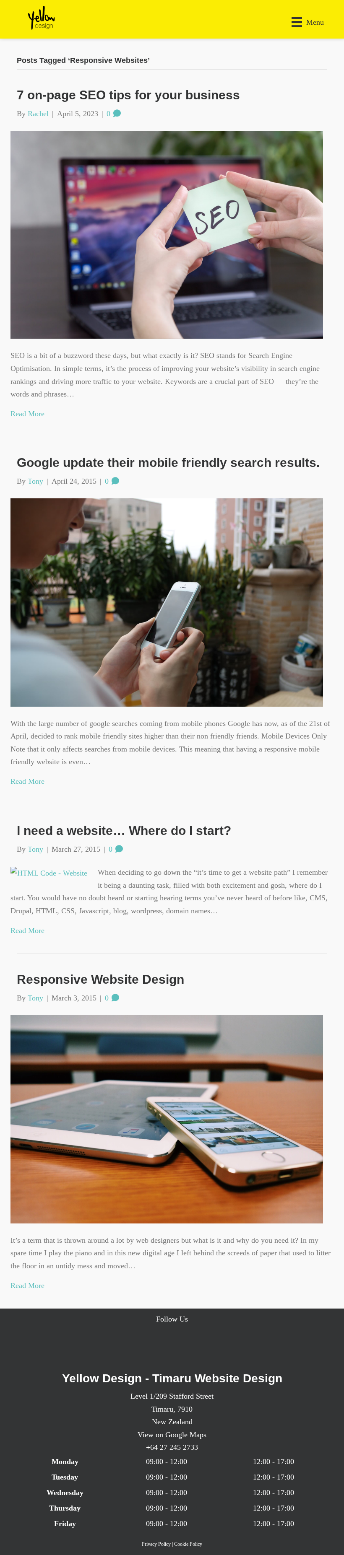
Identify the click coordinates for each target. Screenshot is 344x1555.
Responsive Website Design (100, 979)
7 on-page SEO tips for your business (128, 95)
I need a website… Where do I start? (124, 830)
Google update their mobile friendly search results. (168, 462)
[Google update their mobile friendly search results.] (166, 601)
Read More (27, 413)
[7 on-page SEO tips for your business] (166, 234)
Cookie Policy (188, 1544)
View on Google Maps (172, 1435)
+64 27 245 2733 (172, 1447)
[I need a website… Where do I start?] (48, 872)
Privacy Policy (156, 1544)
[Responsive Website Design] (166, 1118)
